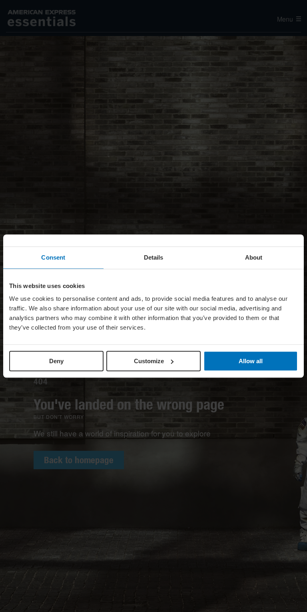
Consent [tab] (53, 257)
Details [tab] (153, 257)
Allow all (251, 361)
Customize (149, 361)
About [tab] (254, 257)
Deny (56, 361)
